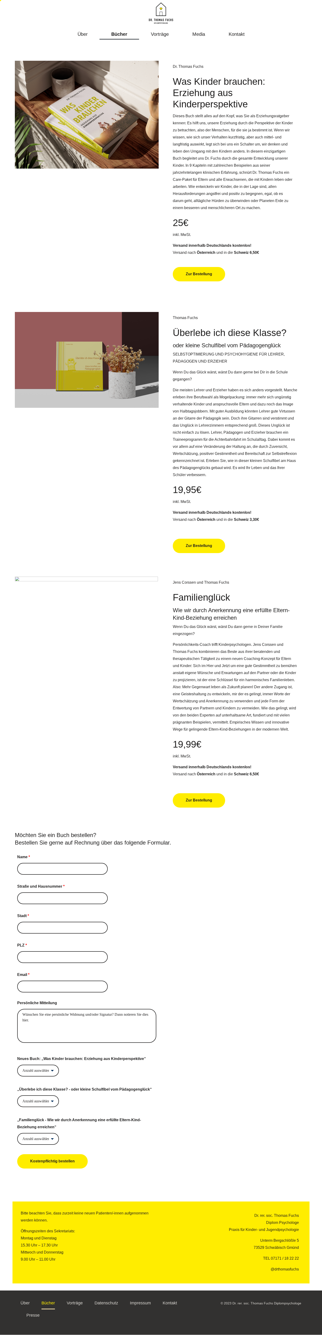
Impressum (140, 1303)
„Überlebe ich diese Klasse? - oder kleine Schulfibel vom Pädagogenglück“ (84, 1089)
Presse (33, 1315)
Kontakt (237, 34)
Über (83, 34)
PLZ (22, 945)
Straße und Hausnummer (41, 886)
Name (23, 857)
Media (198, 34)
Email (23, 975)
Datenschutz (106, 1303)
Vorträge (160, 34)
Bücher (119, 34)
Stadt (23, 916)
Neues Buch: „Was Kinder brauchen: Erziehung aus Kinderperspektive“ (81, 1059)
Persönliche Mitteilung (37, 1003)
